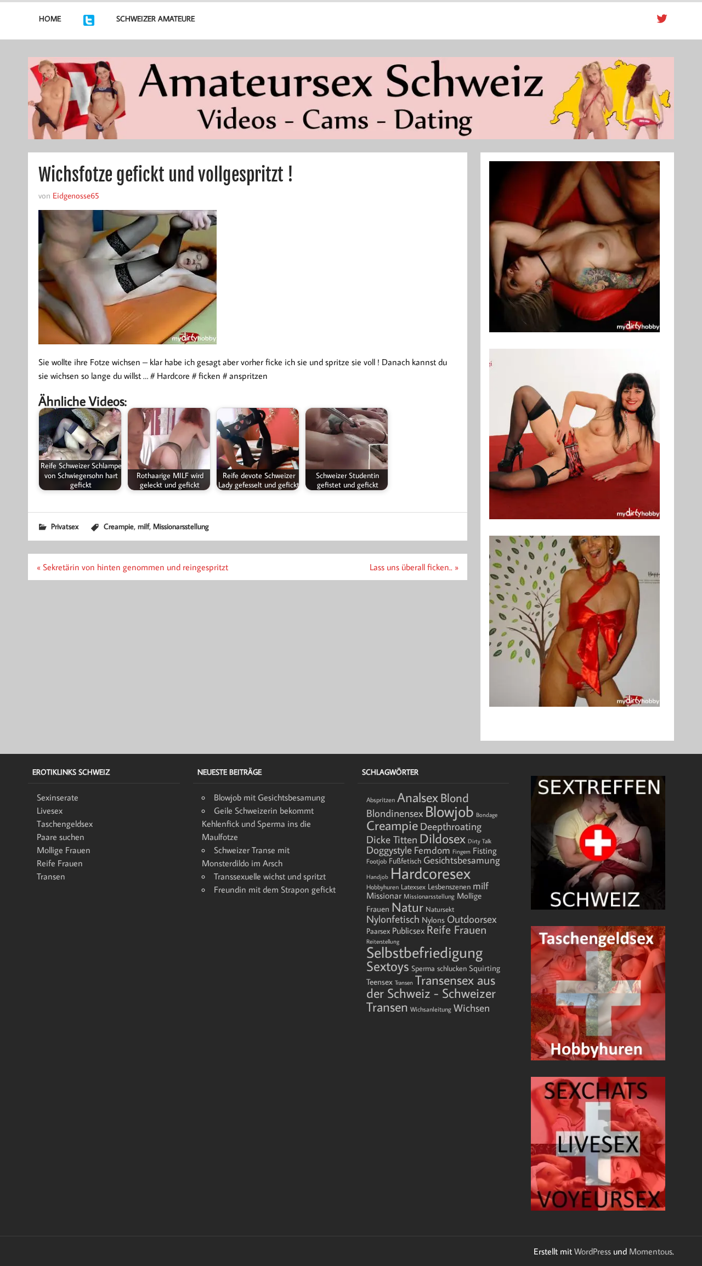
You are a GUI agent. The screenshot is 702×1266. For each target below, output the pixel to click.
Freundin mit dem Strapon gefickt (275, 889)
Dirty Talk (479, 841)
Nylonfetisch (393, 919)
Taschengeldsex (65, 823)
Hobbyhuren (382, 887)
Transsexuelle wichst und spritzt (270, 876)
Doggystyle (389, 849)
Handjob (377, 877)
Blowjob (449, 811)
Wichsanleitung (430, 1009)
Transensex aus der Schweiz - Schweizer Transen (431, 993)
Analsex (417, 797)
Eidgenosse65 (76, 195)
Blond (454, 797)
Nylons (433, 919)
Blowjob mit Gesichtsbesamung (269, 797)
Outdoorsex (471, 919)
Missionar (383, 895)
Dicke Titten (391, 839)
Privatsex (64, 526)
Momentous (650, 1251)
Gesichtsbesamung (461, 860)
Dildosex (443, 838)
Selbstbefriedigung (424, 952)
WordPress (592, 1251)
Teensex (379, 981)
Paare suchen (60, 836)
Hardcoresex (430, 872)
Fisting (485, 850)
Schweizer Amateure (155, 18)
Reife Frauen (60, 863)
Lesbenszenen (449, 887)
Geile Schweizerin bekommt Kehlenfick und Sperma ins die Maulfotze (258, 823)
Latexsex (413, 886)
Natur (407, 907)
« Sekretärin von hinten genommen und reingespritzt (132, 566)
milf (143, 526)
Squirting (484, 968)
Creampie (119, 526)
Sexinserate (57, 797)
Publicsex (408, 930)
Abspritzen (380, 800)
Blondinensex (394, 813)
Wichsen (472, 1007)
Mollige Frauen (63, 849)
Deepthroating (451, 826)
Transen (51, 876)
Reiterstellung (382, 941)
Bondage (486, 815)
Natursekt (440, 909)
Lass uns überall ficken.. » (414, 566)
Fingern (461, 851)
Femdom (432, 850)
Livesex (50, 810)
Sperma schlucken (439, 968)
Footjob (376, 861)
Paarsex (378, 931)
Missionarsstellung (181, 526)
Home (50, 18)
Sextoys (387, 966)
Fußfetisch (405, 861)
